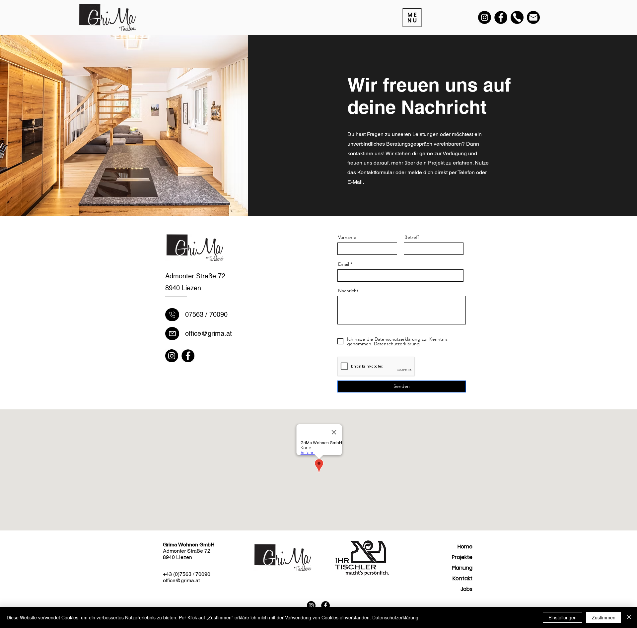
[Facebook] (500, 17)
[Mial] (172, 314)
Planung (462, 568)
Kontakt (462, 578)
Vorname (347, 237)
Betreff (411, 237)
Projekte (462, 557)
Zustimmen (603, 617)
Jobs (466, 589)
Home (465, 546)
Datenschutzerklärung (395, 617)
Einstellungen (562, 617)
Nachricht (348, 290)
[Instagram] (484, 17)
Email (343, 264)
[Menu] (411, 17)
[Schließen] (629, 617)
